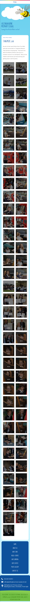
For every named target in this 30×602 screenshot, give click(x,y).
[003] (21, 517)
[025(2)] (21, 453)
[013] (21, 235)
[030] (8, 440)
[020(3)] (21, 479)
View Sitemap (5, 595)
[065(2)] (21, 132)
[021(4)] (21, 222)
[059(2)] (21, 376)
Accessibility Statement (14, 595)
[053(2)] (21, 157)
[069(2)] (8, 324)
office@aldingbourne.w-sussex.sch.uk (15, 582)
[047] (21, 427)
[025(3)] (21, 183)
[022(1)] (8, 479)
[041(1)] (21, 196)
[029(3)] (8, 196)
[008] (8, 504)
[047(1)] (8, 157)
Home (4, 37)
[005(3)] (21, 247)
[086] (8, 119)
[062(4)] (8, 145)
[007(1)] (21, 504)
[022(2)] (8, 222)
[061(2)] (21, 363)
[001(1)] (21, 273)
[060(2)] (8, 376)
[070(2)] (21, 312)
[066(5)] (8, 132)
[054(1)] (21, 402)
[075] (21, 145)
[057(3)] (21, 389)
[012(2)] (8, 247)
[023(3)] (21, 466)
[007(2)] (8, 260)
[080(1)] (8, 286)
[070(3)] (21, 119)
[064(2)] (8, 350)
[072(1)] (21, 299)
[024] (8, 466)
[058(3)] (8, 389)
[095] (21, 93)
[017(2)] (8, 235)
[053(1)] (8, 414)
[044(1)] (8, 183)
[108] (8, 80)
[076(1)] (21, 286)
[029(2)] (21, 440)
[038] (8, 209)
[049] (21, 414)
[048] (8, 427)
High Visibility (24, 595)
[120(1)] (21, 68)
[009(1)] (21, 491)
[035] (8, 530)
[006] (8, 273)
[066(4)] (8, 337)
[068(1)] (21, 324)
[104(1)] (8, 93)
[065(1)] (21, 337)
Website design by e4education (18, 598)
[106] (21, 80)
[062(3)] (8, 363)
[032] (21, 209)
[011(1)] (8, 491)
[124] (8, 68)
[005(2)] (8, 517)
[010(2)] (21, 260)
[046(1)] (21, 170)
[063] (21, 350)
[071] (8, 312)
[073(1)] (8, 299)
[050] (8, 170)
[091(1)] (8, 106)
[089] (21, 106)
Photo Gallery (9, 37)
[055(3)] (8, 402)
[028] (8, 453)
